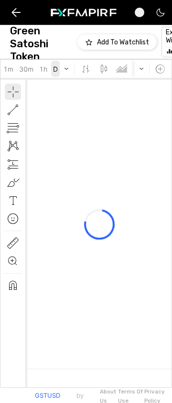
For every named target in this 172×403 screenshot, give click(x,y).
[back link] (16, 12)
